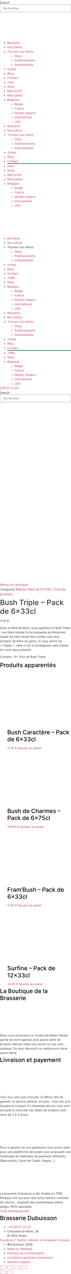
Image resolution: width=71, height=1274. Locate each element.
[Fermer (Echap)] (24, 1267)
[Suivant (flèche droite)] (10, 1272)
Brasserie (13, 43)
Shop (18, 56)
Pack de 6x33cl (39, 589)
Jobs (10, 82)
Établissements (25, 60)
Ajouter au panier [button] (30, 748)
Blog (10, 73)
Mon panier (15, 95)
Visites (11, 69)
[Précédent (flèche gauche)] (3, 1272)
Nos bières (14, 47)
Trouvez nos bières (20, 51)
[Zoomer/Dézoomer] (3, 1267)
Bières (20, 589)
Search (4, 2)
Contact (12, 78)
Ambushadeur (24, 64)
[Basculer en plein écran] (10, 1267)
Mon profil (14, 91)
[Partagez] (17, 1267)
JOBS (11, 278)
